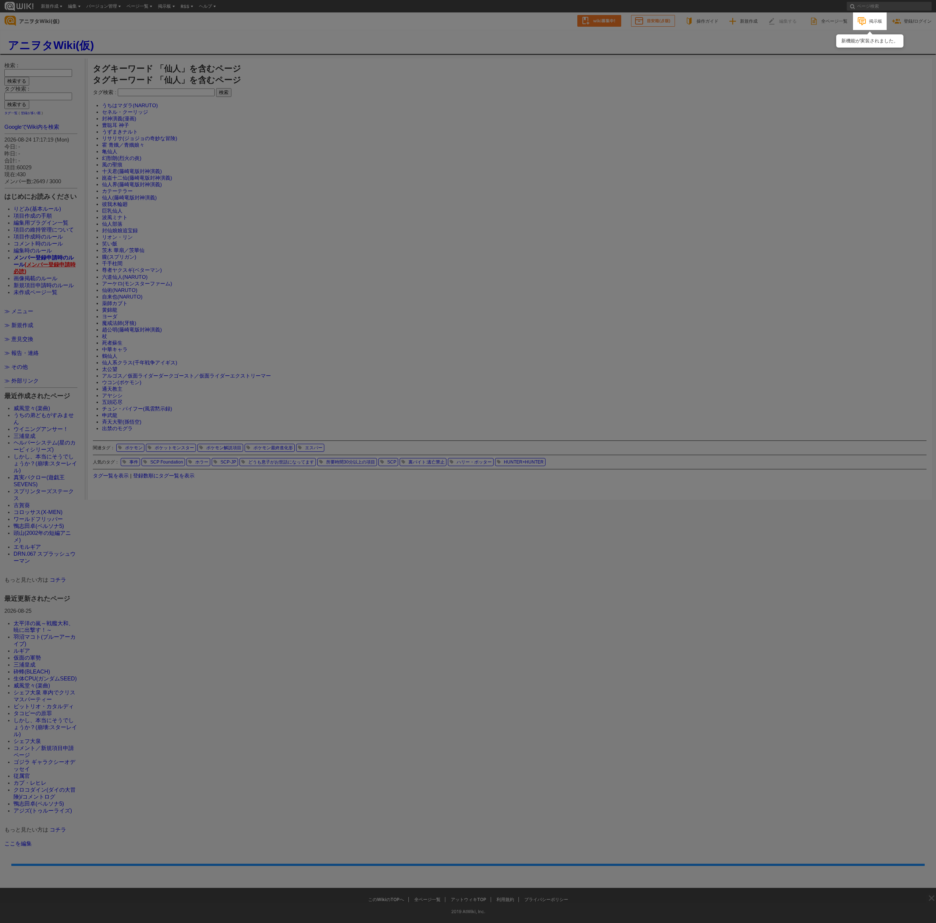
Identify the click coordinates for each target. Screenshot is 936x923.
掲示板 (875, 21)
